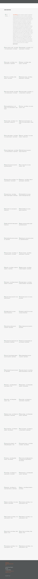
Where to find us (8, 572)
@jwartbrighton (15, 43)
